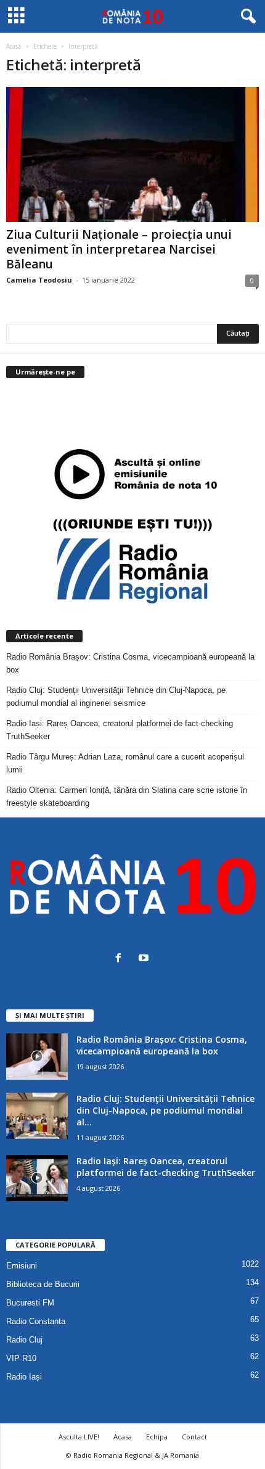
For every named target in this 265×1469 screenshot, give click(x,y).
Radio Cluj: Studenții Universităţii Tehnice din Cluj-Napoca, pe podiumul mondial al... (165, 1110)
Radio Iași (24, 1376)
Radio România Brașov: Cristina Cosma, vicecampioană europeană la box (130, 663)
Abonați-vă (228, 421)
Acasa (122, 1436)
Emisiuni (21, 1265)
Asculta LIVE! (79, 1436)
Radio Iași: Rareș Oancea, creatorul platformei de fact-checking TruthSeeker (119, 730)
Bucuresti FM (30, 1302)
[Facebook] (121, 959)
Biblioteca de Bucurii (43, 1284)
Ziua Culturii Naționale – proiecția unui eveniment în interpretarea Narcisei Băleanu (119, 249)
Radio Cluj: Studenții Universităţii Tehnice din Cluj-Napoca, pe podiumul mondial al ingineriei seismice (116, 696)
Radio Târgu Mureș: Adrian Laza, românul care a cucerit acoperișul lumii (125, 763)
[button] (245, 16)
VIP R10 (21, 1358)
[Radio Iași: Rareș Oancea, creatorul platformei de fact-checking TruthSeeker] (37, 1178)
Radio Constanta (35, 1321)
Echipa (157, 1436)
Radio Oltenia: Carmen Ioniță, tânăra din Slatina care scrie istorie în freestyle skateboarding (126, 796)
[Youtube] (145, 959)
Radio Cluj (24, 1339)
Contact (194, 1436)
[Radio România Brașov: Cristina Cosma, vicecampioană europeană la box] (37, 1056)
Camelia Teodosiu (39, 279)
